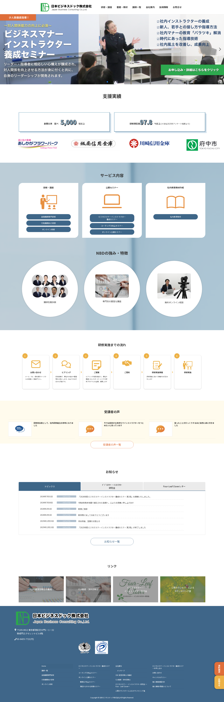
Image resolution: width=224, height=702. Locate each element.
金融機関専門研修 (48, 216)
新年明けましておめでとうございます (93, 515)
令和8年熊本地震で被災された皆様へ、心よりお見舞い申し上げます (106, 502)
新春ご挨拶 (82, 509)
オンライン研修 (48, 229)
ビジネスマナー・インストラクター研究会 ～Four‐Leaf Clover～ (131, 685)
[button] (4, 49)
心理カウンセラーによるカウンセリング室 (130, 691)
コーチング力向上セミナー (112, 225)
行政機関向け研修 (48, 223)
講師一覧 (45, 670)
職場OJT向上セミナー (87, 682)
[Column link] (88, 589)
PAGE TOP (216, 678)
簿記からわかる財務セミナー (90, 686)
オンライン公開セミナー (112, 232)
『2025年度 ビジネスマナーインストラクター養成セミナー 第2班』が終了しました (112, 527)
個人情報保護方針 (158, 682)
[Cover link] (41, 589)
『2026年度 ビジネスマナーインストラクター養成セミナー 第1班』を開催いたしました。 (114, 496)
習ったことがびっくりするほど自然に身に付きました (194, 424)
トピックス (66, 496)
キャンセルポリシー (159, 677)
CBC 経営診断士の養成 (123, 675)
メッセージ (121, 670)
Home (44, 666)
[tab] (50, 486)
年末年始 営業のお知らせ (89, 521)
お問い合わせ (157, 673)
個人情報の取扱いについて (161, 686)
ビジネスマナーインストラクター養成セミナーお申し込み (168, 667)
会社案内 (119, 666)
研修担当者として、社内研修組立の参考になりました (53, 424)
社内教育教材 (175, 216)
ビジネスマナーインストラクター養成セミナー (112, 218)
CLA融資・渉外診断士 (123, 679)
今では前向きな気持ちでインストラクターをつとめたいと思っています (124, 424)
